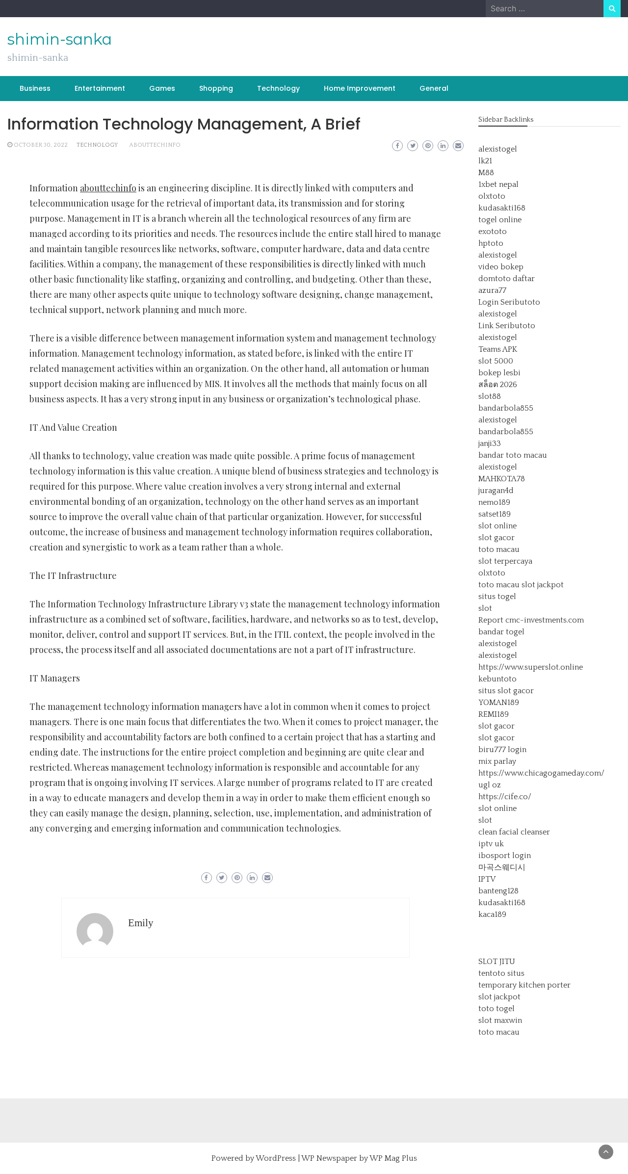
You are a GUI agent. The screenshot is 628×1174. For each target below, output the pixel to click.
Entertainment (100, 88)
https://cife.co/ (504, 796)
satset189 (494, 514)
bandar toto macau (512, 455)
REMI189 (493, 714)
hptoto (490, 243)
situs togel (497, 596)
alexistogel (497, 149)
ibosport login (504, 855)
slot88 (489, 396)
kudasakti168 (501, 208)
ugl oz (489, 785)
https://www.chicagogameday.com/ (541, 773)
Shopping (216, 88)
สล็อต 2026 (497, 384)
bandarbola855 (505, 408)
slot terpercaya (505, 561)
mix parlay (497, 761)
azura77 (492, 290)
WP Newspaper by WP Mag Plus (359, 1158)
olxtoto (491, 196)
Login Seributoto (509, 302)
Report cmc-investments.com (531, 620)
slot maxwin (500, 1020)
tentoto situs (501, 973)
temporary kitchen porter (524, 985)
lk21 (485, 161)
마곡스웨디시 (501, 867)
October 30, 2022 (41, 145)
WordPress (276, 1158)
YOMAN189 (498, 702)
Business (35, 88)
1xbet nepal (498, 184)
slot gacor (496, 537)
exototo (492, 231)
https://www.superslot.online (530, 667)
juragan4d (496, 490)
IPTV (487, 879)
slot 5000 (495, 361)
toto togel (496, 1008)
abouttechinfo (155, 145)
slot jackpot (543, 584)
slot (485, 608)
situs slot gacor (506, 690)
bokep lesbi (499, 372)
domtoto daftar (506, 278)
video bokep (500, 266)
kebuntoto (497, 679)
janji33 (489, 443)
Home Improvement (359, 88)
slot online (497, 526)
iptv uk (491, 843)
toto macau (499, 549)
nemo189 (494, 502)
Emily (141, 923)
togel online (500, 219)
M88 (486, 172)
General (433, 88)
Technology (278, 88)
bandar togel (501, 631)
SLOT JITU (496, 961)
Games (162, 88)
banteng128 (498, 891)
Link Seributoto (506, 325)
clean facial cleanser (514, 832)
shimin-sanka (59, 39)
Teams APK (497, 349)
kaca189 (492, 914)
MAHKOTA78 (501, 478)
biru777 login (502, 749)
